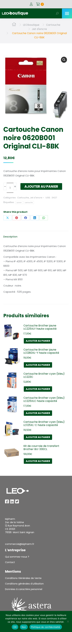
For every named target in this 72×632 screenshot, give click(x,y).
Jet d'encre (36, 197)
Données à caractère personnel (23, 589)
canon (19, 202)
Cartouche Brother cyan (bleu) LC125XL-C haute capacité (44, 423)
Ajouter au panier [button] (38, 341)
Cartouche (23, 197)
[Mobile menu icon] (67, 13)
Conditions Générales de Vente (23, 578)
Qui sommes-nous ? (17, 556)
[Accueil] (14, 25)
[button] (64, 60)
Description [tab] (10, 236)
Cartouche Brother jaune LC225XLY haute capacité (40, 327)
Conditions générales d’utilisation (24, 583)
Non (24, 627)
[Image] (17, 491)
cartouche (29, 202)
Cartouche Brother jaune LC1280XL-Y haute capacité (41, 351)
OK (15, 627)
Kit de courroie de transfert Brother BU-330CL (41, 447)
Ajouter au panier (41, 186)
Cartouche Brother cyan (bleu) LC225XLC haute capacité (44, 399)
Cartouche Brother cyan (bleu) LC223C (44, 375)
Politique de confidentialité (45, 627)
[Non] (67, 621)
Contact (10, 562)
